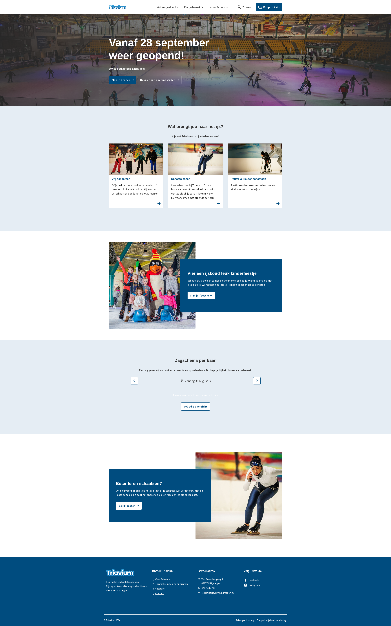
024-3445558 (208, 588)
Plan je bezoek (192, 7)
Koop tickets (271, 7)
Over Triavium (162, 579)
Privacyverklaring (245, 620)
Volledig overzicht (195, 406)
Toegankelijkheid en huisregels (171, 583)
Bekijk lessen (127, 506)
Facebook (254, 579)
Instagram (254, 585)
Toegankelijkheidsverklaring (271, 620)
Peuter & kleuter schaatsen (248, 178)
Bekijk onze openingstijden (157, 80)
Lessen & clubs (216, 7)
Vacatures (160, 588)
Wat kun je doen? (166, 7)
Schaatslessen (180, 178)
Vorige (134, 380)
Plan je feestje (199, 295)
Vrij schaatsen (121, 178)
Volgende (257, 380)
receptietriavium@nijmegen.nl (217, 592)
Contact (159, 593)
